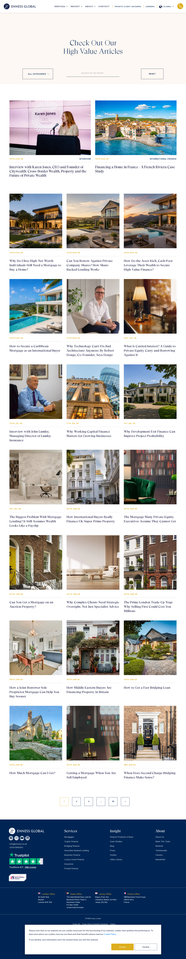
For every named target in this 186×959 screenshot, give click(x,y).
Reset (152, 74)
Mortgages (69, 837)
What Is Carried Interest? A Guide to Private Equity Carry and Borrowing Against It (150, 350)
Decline (146, 947)
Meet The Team (162, 842)
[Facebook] (11, 838)
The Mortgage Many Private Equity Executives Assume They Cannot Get (150, 519)
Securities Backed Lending (76, 851)
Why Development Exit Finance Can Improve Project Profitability (149, 434)
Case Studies (116, 842)
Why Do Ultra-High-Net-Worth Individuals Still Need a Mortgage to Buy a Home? (35, 265)
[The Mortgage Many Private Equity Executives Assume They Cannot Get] (150, 477)
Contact (104, 7)
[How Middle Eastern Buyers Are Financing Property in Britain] (93, 647)
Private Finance (71, 869)
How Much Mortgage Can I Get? (32, 773)
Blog (112, 846)
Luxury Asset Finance (74, 860)
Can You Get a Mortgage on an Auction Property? (31, 604)
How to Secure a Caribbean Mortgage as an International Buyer (34, 348)
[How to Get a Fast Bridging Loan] (150, 647)
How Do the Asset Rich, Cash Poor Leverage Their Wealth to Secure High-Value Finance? (148, 265)
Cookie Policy (110, 934)
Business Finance (72, 855)
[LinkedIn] (27, 838)
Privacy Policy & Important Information (95, 924)
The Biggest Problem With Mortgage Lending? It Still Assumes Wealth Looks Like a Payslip (35, 521)
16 (113, 802)
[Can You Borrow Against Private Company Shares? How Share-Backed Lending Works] (93, 221)
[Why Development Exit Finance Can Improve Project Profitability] (150, 391)
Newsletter (160, 860)
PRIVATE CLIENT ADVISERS (128, 7)
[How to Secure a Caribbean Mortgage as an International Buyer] (35, 306)
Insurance (68, 864)
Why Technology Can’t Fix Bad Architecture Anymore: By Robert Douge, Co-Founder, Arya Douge (90, 350)
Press (112, 851)
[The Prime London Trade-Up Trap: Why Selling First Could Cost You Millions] (150, 562)
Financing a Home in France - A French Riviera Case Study (135, 169)
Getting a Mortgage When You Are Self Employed (91, 775)
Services (59, 7)
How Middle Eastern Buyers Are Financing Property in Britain (89, 690)
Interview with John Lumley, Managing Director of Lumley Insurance (30, 436)
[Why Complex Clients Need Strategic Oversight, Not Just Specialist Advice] (93, 562)
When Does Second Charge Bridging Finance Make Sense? (150, 775)
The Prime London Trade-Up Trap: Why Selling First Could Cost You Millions (148, 606)
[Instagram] (16, 838)
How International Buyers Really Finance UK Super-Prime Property (91, 519)
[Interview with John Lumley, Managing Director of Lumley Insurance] (35, 391)
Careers (159, 855)
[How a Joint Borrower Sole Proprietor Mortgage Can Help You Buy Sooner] (35, 647)
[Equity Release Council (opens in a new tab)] (17, 877)
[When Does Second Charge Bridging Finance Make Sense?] (150, 733)
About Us (159, 837)
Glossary (113, 924)
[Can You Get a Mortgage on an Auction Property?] (35, 562)
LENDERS (150, 7)
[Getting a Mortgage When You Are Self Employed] (93, 733)
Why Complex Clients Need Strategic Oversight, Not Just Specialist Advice (93, 604)
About (89, 7)
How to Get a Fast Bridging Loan (147, 687)
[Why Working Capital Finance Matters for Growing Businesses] (93, 391)
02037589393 (180, 6)
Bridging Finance (71, 846)
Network (159, 846)
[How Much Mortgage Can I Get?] (35, 733)
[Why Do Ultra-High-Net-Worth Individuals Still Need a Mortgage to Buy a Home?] (35, 221)
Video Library (116, 860)
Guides (113, 855)
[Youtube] (22, 838)
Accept (122, 947)
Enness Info (76, 924)
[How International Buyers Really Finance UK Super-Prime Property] (93, 477)
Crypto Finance (71, 842)
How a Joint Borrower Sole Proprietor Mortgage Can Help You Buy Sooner (34, 692)
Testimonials (161, 851)
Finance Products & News (121, 837)
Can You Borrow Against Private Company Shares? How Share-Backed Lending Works (90, 265)
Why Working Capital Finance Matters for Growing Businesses (89, 434)
